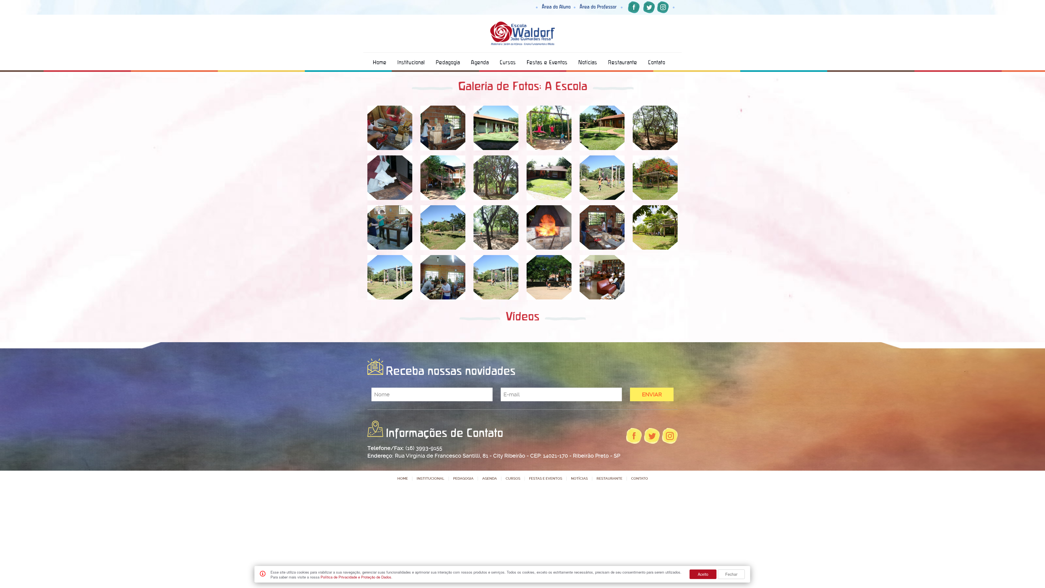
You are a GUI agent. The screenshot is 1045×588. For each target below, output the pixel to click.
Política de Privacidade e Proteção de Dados (356, 577)
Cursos (508, 62)
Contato (656, 62)
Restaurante (622, 62)
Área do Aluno (556, 6)
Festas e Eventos (547, 62)
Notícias (587, 62)
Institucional (411, 62)
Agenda (480, 62)
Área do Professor (598, 6)
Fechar (731, 574)
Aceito (703, 574)
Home (379, 62)
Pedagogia (448, 62)
